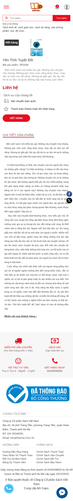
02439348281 (55, 371)
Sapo (45, 488)
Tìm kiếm (61, 18)
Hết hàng (16, 118)
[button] (66, 7)
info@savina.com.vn (22, 437)
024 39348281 (15, 433)
